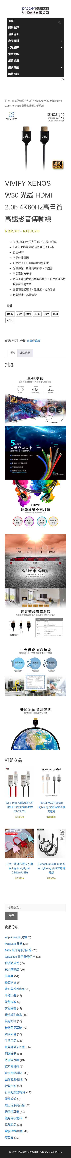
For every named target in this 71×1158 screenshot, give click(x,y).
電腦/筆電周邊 (14, 1131)
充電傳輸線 (18, 100)
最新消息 (13, 34)
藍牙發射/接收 (14, 1079)
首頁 (11, 21)
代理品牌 (13, 47)
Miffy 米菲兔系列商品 (18, 950)
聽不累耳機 (12, 1066)
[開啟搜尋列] (59, 23)
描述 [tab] (12, 352)
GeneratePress (53, 1152)
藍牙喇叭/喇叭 (14, 1073)
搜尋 (11, 915)
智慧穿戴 (10, 1002)
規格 (9, 305)
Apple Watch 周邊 (16, 937)
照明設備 (10, 1034)
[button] (60, 116)
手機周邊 (10, 995)
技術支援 (13, 67)
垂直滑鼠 (10, 982)
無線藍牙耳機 (13, 1027)
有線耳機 (10, 1008)
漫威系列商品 (13, 1014)
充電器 (9, 976)
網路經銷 (13, 60)
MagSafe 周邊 (13, 943)
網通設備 (10, 1053)
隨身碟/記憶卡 (14, 1118)
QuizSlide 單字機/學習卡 (20, 956)
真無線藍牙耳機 (15, 1047)
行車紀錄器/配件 (15, 1092)
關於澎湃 (13, 27)
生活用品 (10, 1040)
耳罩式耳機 (12, 1060)
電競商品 (10, 1124)
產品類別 (13, 40)
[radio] (10, 314)
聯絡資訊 (13, 74)
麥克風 (9, 1137)
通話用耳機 (12, 1111)
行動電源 (10, 1086)
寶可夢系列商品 (15, 989)
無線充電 (10, 1021)
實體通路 (13, 54)
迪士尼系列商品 (15, 1105)
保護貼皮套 (12, 963)
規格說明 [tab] (24, 352)
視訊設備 (10, 1098)
